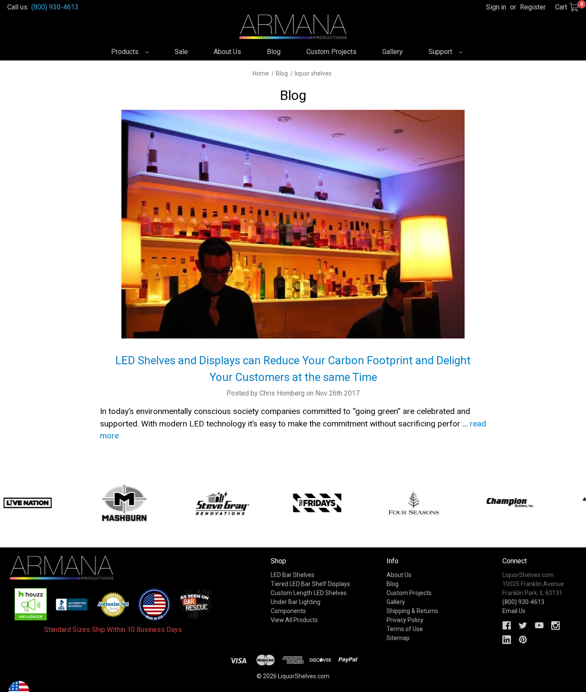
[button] (31, 604)
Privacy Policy (405, 619)
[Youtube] (539, 625)
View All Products (294, 619)
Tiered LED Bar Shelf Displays (310, 583)
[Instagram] (555, 625)
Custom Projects (331, 52)
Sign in (496, 7)
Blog (274, 52)
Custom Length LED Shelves (309, 592)
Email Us (514, 610)
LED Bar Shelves (292, 574)
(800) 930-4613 (55, 7)
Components (288, 610)
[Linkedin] (506, 639)
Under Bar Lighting (295, 601)
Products (125, 52)
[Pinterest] (523, 639)
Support (441, 52)
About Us (227, 52)
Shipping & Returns (412, 610)
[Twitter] (523, 625)
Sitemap (398, 638)
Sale (181, 52)
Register (533, 7)
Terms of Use (405, 629)
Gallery (392, 52)
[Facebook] (506, 625)
